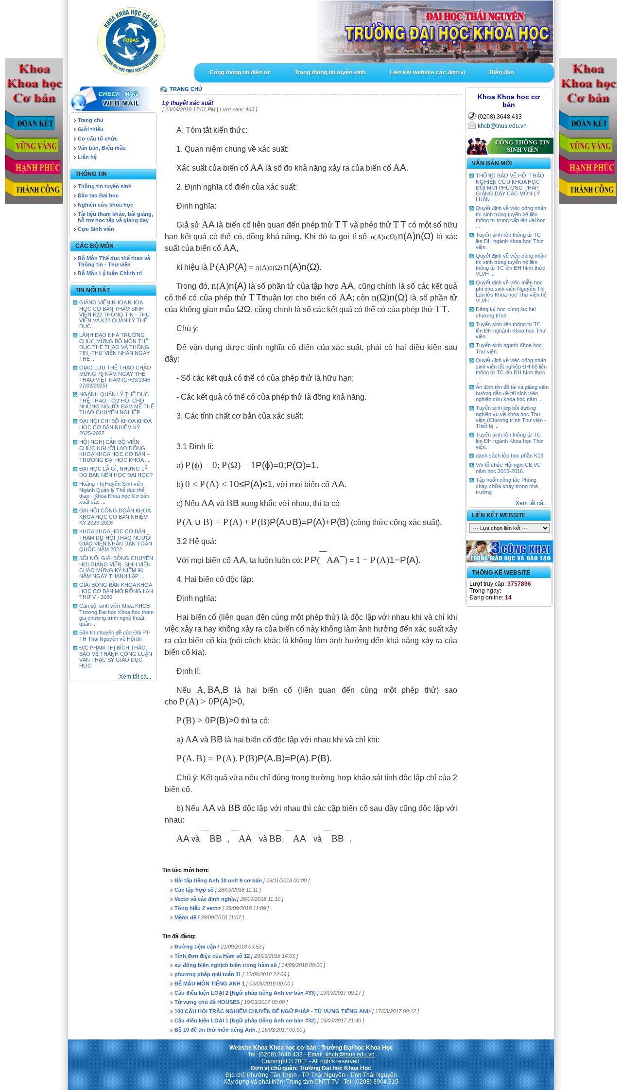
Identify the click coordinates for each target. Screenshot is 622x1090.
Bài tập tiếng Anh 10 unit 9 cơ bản (218, 880)
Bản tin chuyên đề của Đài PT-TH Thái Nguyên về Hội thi (115, 636)
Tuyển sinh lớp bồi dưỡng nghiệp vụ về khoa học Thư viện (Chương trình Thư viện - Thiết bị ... (511, 417)
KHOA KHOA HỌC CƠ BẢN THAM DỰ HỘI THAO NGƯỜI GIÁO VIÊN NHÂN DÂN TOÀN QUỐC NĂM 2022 (115, 540)
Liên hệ (87, 157)
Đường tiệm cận (195, 946)
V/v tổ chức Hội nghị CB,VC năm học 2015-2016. (508, 468)
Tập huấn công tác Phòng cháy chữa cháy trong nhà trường (507, 486)
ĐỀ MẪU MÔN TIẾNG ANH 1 (209, 983)
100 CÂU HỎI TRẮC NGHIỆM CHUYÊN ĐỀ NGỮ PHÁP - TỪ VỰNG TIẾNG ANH (272, 1011)
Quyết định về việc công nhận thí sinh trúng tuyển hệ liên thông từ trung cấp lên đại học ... (511, 217)
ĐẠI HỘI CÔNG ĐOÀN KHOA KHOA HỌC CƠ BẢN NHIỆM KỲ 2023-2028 (114, 517)
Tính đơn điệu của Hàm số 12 (212, 956)
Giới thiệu (91, 129)
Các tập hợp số (194, 890)
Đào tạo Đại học (98, 195)
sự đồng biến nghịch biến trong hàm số (225, 965)
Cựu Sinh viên (96, 229)
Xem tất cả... (135, 676)
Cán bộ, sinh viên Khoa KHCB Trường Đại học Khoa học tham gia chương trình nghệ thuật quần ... (116, 615)
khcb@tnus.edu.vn (502, 126)
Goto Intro (374, 31)
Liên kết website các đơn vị (427, 72)
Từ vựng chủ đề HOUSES (207, 1002)
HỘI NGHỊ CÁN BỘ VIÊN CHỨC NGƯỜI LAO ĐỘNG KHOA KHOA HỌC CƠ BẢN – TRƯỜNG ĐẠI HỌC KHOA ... (114, 451)
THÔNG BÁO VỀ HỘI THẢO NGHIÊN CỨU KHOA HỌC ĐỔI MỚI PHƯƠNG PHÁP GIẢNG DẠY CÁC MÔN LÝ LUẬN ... (510, 187)
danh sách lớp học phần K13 (509, 455)
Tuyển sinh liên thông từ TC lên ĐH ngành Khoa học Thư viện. (509, 241)
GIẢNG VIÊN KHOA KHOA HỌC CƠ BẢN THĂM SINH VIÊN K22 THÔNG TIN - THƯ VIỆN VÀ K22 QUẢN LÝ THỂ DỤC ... (114, 314)
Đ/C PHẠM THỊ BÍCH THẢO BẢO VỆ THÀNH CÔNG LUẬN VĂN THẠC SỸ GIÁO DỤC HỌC (115, 656)
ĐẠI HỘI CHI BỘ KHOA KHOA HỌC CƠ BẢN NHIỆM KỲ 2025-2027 (115, 427)
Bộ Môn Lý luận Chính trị (110, 273)
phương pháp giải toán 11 (207, 974)
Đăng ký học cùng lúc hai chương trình (506, 312)
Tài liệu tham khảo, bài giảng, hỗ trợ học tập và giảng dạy (115, 217)
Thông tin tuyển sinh (105, 186)
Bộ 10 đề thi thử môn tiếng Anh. (215, 1030)
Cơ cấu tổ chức (98, 138)
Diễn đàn (501, 72)
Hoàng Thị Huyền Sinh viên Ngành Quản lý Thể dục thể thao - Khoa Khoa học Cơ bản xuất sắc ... (114, 493)
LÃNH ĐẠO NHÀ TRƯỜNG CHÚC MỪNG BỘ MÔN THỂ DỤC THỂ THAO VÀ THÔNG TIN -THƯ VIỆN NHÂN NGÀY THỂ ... (114, 347)
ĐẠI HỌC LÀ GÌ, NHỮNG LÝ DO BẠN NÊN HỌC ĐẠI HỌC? (116, 472)
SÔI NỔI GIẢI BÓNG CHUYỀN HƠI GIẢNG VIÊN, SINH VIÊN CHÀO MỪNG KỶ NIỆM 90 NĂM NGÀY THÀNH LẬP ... (116, 567)
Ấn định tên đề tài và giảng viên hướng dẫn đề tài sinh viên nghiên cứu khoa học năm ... (512, 393)
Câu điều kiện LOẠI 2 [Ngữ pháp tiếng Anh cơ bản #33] (245, 993)
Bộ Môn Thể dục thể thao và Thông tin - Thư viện (114, 261)
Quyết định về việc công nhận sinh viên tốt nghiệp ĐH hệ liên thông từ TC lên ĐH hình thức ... (511, 369)
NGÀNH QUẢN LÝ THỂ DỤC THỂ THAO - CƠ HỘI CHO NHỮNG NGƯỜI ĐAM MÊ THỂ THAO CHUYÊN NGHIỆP (116, 403)
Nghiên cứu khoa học (105, 205)
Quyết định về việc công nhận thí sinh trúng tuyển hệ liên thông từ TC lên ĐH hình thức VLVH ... (511, 265)
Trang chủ (91, 120)
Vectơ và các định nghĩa (205, 899)
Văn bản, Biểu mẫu (102, 148)
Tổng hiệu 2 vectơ (197, 908)
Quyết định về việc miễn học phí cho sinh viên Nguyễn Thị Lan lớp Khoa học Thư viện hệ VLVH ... (511, 291)
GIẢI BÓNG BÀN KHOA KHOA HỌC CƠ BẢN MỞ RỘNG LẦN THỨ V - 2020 (116, 591)
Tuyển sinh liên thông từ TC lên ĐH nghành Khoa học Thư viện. (511, 330)
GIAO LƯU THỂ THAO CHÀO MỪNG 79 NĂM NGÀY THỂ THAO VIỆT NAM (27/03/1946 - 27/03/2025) (116, 376)
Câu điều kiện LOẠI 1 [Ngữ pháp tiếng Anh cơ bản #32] (245, 1020)
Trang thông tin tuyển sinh (329, 72)
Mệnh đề (185, 917)
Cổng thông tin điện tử (239, 72)
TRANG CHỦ (186, 89)
